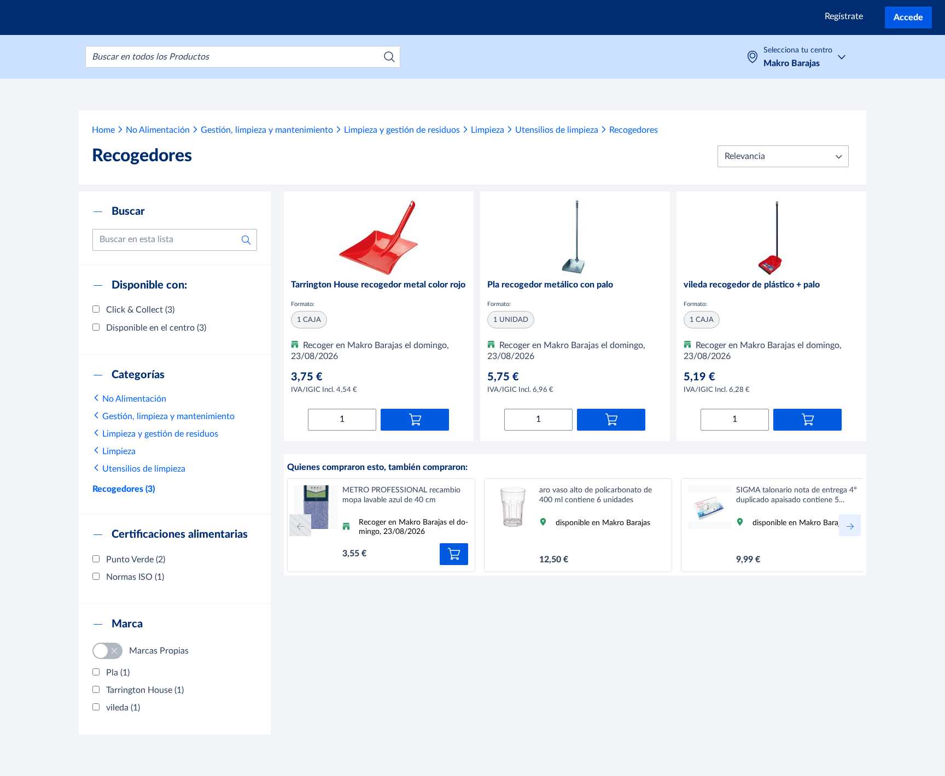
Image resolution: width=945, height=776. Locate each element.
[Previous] (300, 525)
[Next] (850, 525)
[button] (783, 156)
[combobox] (242, 57)
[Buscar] (389, 57)
